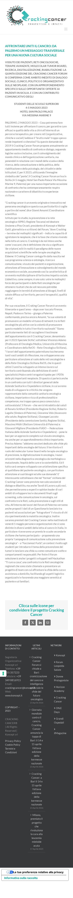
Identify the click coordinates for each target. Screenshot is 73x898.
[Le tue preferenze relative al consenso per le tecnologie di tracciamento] (3, 673)
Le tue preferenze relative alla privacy (38, 872)
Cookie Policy (12, 744)
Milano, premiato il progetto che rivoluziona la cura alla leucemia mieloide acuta (36, 830)
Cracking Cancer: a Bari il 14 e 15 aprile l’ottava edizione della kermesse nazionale (37, 789)
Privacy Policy (13, 740)
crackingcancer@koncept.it (20, 687)
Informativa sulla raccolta (21, 878)
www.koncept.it (13, 695)
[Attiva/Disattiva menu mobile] (66, 29)
